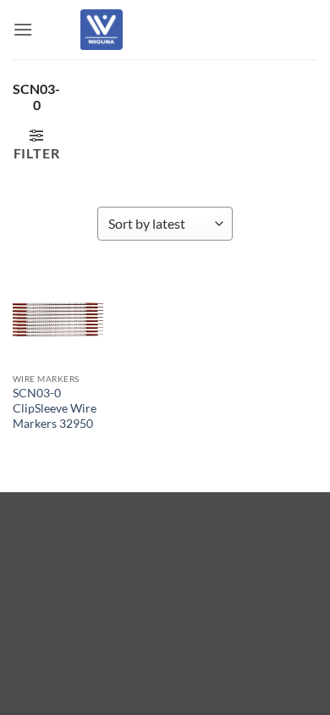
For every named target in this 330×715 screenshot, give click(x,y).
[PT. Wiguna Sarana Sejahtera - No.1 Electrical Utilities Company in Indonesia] (101, 29)
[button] (23, 29)
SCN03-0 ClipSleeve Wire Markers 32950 (54, 408)
